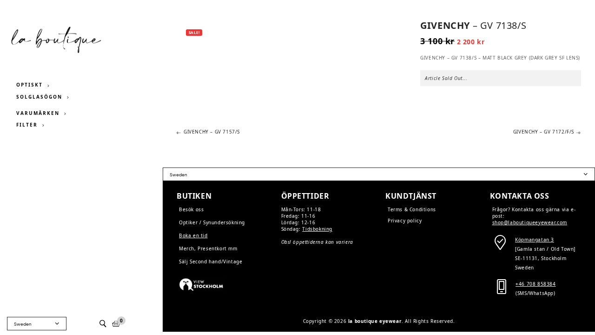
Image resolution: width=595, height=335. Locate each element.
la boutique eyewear (375, 321)
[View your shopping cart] (116, 324)
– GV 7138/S (473, 25)
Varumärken (38, 113)
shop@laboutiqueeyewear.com (530, 222)
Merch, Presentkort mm (208, 248)
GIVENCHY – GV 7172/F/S (543, 131)
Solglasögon (39, 97)
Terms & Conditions (412, 209)
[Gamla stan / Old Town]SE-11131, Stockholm (545, 248)
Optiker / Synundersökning (212, 222)
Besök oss (191, 209)
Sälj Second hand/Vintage (210, 261)
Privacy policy (405, 220)
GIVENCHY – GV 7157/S (211, 131)
